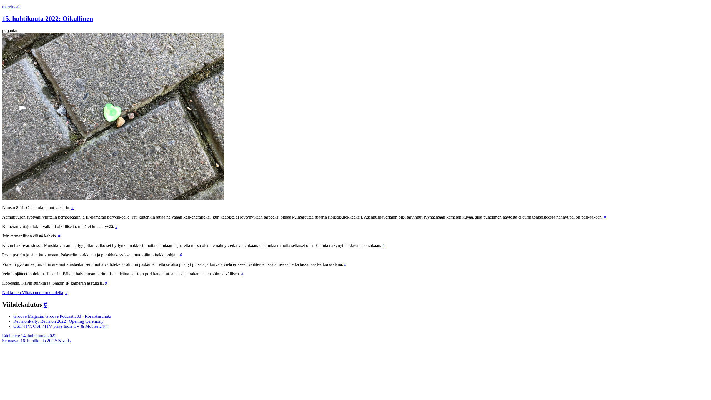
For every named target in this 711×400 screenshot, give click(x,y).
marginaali (11, 6)
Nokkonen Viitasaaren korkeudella (32, 292)
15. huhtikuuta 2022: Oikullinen (47, 18)
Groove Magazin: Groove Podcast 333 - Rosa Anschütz (62, 316)
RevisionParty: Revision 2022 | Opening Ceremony (58, 321)
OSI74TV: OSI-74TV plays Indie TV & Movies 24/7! (61, 326)
